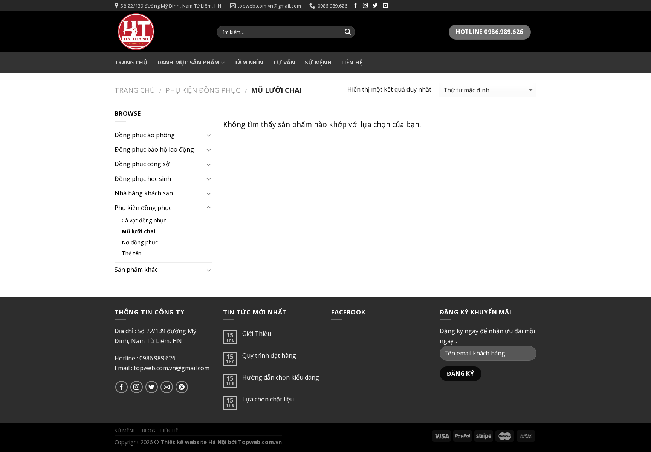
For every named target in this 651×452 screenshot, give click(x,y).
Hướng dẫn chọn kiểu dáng (280, 377)
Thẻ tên (131, 253)
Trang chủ (135, 90)
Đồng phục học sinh (143, 179)
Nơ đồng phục (140, 242)
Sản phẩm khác (136, 269)
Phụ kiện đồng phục (202, 90)
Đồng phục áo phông (145, 135)
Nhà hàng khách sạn (144, 193)
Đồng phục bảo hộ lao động (154, 149)
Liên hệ (351, 62)
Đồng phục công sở (142, 164)
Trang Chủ (131, 62)
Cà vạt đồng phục (144, 220)
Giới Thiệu (256, 333)
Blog (148, 430)
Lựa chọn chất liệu (268, 399)
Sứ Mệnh (318, 62)
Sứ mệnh (126, 430)
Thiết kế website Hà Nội (193, 442)
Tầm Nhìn (248, 62)
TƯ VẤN (284, 62)
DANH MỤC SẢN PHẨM (188, 62)
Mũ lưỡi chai (138, 231)
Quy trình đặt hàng (269, 355)
